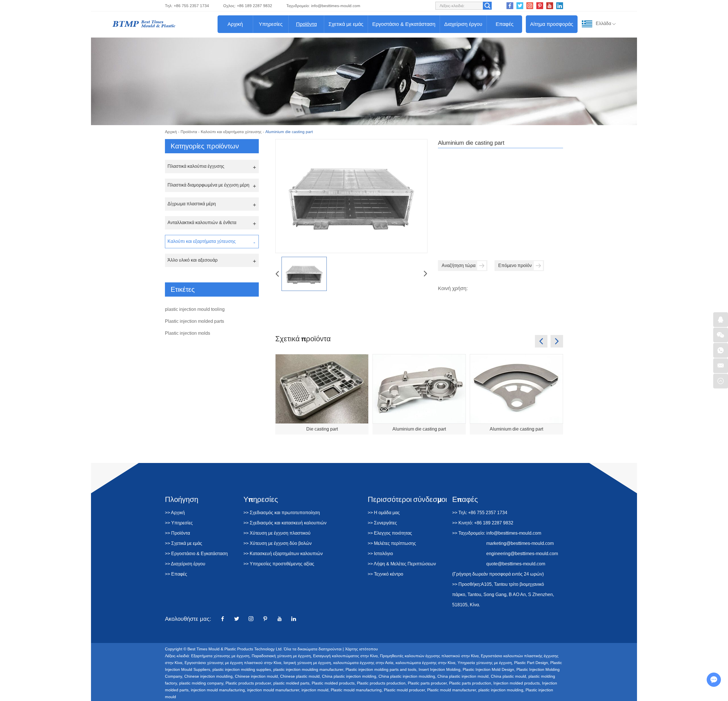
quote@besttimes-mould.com (515, 563)
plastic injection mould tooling (195, 309)
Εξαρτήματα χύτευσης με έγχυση (220, 656)
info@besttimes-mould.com (335, 5)
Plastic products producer (248, 683)
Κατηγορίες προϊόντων (205, 146)
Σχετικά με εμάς (345, 24)
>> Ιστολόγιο (380, 553)
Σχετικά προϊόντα (303, 338)
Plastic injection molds (187, 333)
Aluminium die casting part (419, 429)
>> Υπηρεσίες (179, 522)
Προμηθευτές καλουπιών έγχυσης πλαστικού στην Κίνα (429, 656)
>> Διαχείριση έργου (185, 563)
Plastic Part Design (531, 662)
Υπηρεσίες (271, 24)
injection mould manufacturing (218, 690)
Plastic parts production (470, 683)
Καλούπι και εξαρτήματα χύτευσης (231, 131)
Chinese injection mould (256, 676)
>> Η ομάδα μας (384, 512)
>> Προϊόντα (177, 533)
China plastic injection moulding (407, 676)
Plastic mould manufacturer (451, 690)
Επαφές (505, 24)
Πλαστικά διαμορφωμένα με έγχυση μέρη (208, 185)
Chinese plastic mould (300, 676)
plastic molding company (201, 683)
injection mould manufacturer (273, 690)
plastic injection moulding (500, 690)
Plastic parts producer (427, 683)
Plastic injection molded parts (194, 321)
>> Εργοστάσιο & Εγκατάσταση (196, 553)
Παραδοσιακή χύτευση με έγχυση (281, 656)
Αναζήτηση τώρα (458, 265)
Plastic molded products (333, 683)
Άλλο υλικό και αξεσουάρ (192, 260)
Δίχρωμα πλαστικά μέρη (191, 203)
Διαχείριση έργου (463, 24)
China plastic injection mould (463, 676)
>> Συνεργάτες (382, 522)
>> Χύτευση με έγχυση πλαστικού (277, 533)
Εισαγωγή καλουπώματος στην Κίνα (345, 656)
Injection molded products (516, 683)
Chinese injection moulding (208, 676)
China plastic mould (508, 676)
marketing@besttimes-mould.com (520, 543)
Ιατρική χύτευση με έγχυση (307, 662)
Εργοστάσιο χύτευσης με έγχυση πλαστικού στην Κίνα (233, 662)
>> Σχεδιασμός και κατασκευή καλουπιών (284, 522)
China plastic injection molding (349, 676)
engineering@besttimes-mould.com (522, 553)
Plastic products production (381, 683)
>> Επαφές (176, 574)
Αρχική (235, 24)
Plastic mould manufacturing (356, 690)
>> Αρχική (175, 512)
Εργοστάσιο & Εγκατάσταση (403, 24)
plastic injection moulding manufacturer (308, 669)
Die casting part (322, 429)
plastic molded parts (291, 683)
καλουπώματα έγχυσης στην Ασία (363, 662)
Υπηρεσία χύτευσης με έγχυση (485, 662)
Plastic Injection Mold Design (488, 669)
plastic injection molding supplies (241, 669)
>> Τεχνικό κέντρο (385, 574)
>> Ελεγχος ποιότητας (390, 533)
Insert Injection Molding (439, 669)
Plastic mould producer (404, 690)
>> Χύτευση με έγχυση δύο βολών (277, 543)
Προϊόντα (306, 24)
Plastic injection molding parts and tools (381, 669)
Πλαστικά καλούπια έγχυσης (195, 166)
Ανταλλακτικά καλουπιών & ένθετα (201, 222)
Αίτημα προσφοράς (551, 24)
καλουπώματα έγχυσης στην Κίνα (425, 662)
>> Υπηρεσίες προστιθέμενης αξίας (278, 563)
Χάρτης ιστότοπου (361, 649)
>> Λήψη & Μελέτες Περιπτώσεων (402, 563)
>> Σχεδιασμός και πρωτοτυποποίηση (281, 512)
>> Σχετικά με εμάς (183, 543)
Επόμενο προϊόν (515, 265)
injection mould (314, 690)
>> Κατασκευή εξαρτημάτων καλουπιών (283, 553)
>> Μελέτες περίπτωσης (392, 543)
